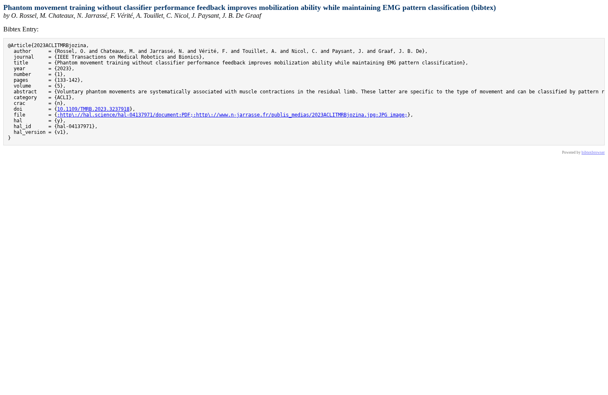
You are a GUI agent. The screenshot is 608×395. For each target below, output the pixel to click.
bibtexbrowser (593, 152)
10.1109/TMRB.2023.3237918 (93, 109)
